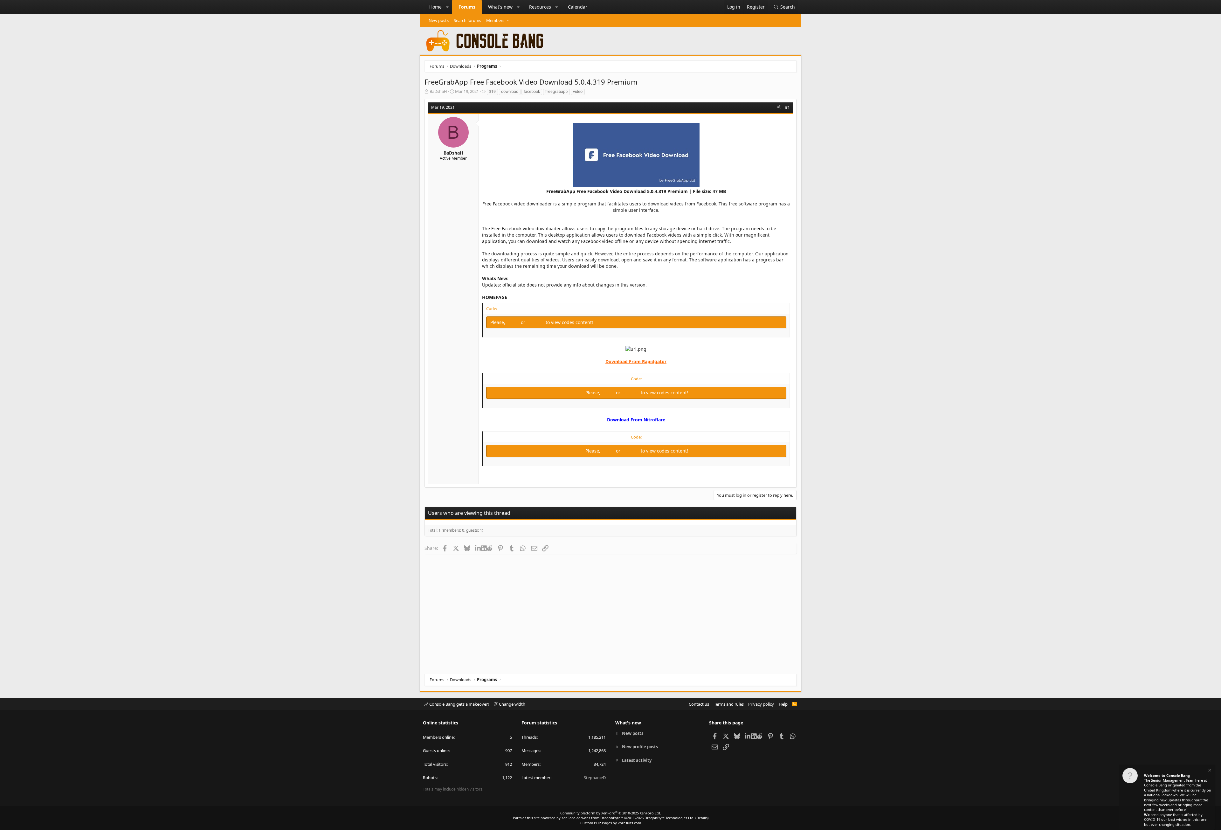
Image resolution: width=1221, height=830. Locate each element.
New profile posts (640, 747)
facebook (532, 91)
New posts (439, 20)
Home (435, 7)
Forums (467, 7)
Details (701, 817)
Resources (540, 7)
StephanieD (595, 777)
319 (492, 91)
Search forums (467, 20)
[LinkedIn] (478, 548)
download (509, 91)
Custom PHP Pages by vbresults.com (610, 822)
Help (783, 704)
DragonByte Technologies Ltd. (669, 817)
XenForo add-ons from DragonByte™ (592, 817)
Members (495, 20)
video (578, 91)
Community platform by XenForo (610, 813)
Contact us (699, 704)
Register (536, 322)
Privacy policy (761, 704)
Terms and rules (729, 704)
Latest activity (637, 760)
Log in (514, 322)
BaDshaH (438, 91)
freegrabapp (556, 91)
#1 (787, 107)
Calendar (577, 7)
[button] (447, 7)
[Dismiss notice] (1209, 771)
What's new (500, 7)
